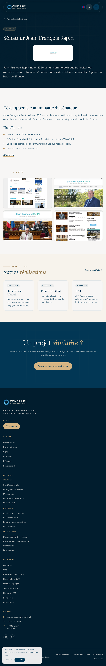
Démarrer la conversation (51, 366)
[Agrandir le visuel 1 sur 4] (27, 193)
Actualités (7, 565)
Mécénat (7, 461)
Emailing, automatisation (14, 522)
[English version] (83, 7)
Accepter (19, 660)
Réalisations (8, 602)
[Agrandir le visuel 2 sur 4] (78, 193)
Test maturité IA (10, 588)
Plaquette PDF (9, 593)
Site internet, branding (13, 513)
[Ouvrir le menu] (96, 7)
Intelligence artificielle (13, 489)
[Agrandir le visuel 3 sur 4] (27, 225)
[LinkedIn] (5, 636)
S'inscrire (11, 426)
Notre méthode (10, 447)
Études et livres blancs (13, 574)
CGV (88, 654)
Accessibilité (98, 654)
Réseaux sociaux (10, 517)
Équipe (6, 451)
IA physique (8, 494)
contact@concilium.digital (19, 617)
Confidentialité (77, 654)
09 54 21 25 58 (14, 621)
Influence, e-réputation (13, 498)
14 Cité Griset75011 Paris (13, 627)
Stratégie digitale (11, 485)
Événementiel (9, 502)
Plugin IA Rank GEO (11, 579)
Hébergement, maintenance (16, 541)
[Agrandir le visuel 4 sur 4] (78, 225)
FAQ (5, 569)
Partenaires (8, 456)
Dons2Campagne (11, 583)
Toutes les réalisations (17, 19)
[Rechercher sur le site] (89, 7)
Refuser (9, 660)
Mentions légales (62, 654)
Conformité (8, 546)
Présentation (9, 442)
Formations (8, 550)
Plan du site (98, 659)
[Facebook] (12, 636)
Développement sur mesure (16, 537)
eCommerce (9, 526)
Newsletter (8, 598)
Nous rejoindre (9, 466)
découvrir (8, 155)
